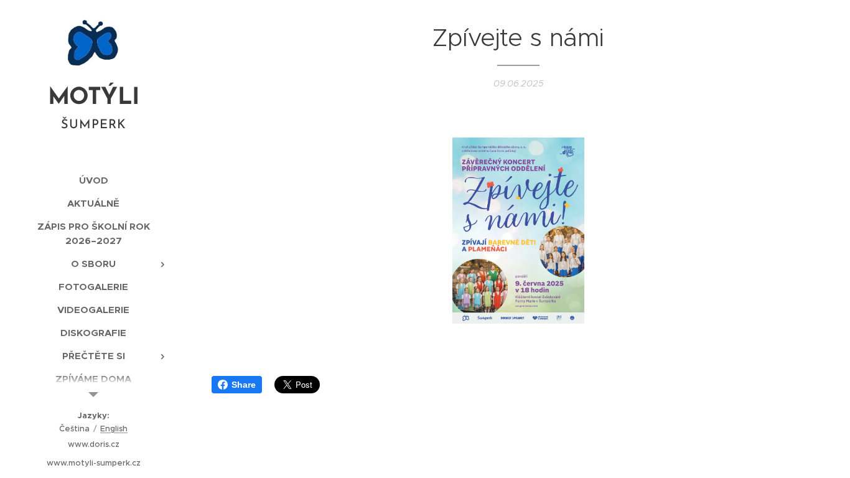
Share (243, 385)
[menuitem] (93, 180)
